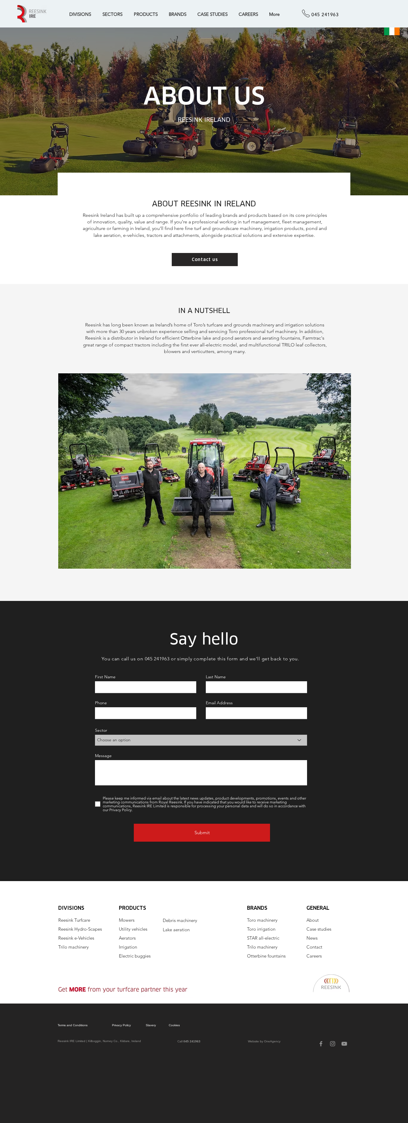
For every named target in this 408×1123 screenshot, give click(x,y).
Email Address (219, 703)
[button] (81, 14)
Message (103, 756)
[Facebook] (320, 1043)
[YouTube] (344, 1043)
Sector (101, 730)
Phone (101, 703)
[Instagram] (332, 1043)
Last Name (216, 677)
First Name (105, 677)
